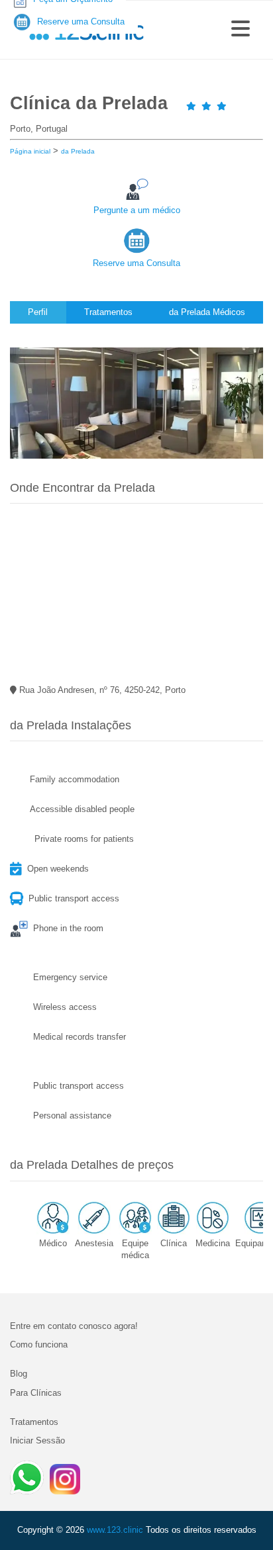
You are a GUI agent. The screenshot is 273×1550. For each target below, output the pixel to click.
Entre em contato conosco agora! (74, 1326)
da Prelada (78, 151)
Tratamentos (34, 1422)
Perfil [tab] (38, 312)
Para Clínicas (36, 1393)
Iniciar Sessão (37, 1440)
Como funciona (39, 1344)
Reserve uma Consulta (136, 263)
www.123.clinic (115, 1530)
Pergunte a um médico (136, 210)
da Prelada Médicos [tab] (207, 312)
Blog (18, 1374)
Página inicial (30, 151)
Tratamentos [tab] (108, 312)
